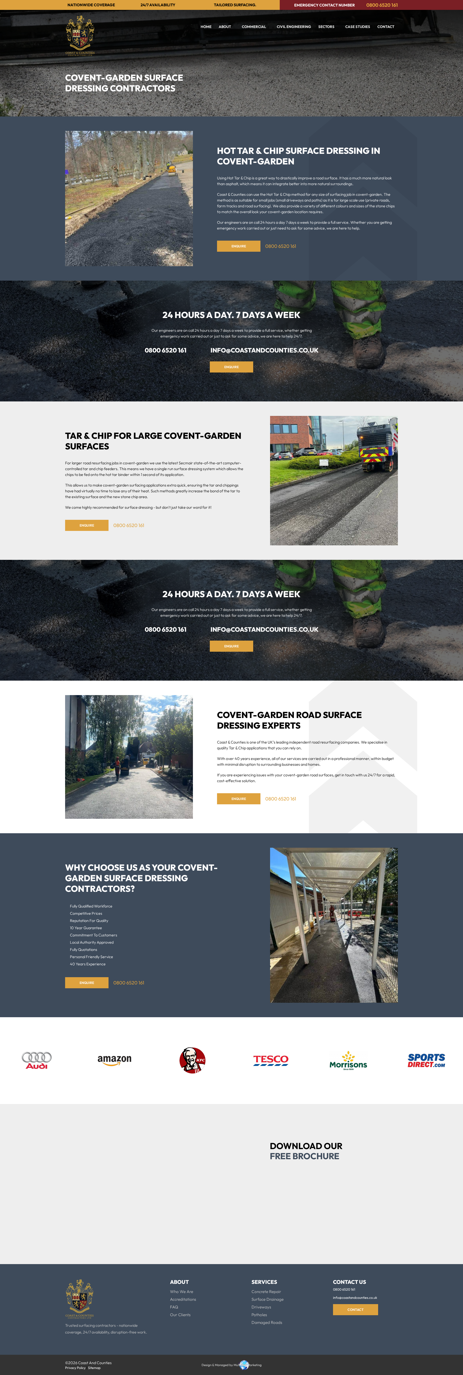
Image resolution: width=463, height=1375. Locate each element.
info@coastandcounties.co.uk (265, 350)
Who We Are (181, 1291)
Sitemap (94, 1368)
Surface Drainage (268, 1299)
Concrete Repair (266, 1291)
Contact (385, 26)
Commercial (254, 26)
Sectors (326, 26)
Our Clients (180, 1314)
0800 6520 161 (382, 5)
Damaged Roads (267, 1322)
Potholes (259, 1314)
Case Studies (357, 26)
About (225, 26)
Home (206, 26)
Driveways (261, 1306)
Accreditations (183, 1299)
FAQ (174, 1306)
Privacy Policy (291, 1211)
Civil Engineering (294, 26)
